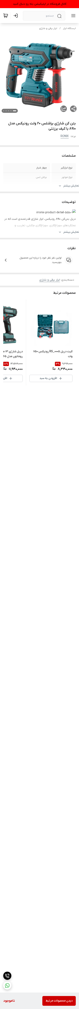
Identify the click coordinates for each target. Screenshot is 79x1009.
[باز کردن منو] (72, 15)
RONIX (65, 136)
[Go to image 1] (14, 110)
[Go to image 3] (8, 110)
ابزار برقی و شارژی (48, 28)
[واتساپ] (7, 985)
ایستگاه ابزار (69, 28)
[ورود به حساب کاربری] (16, 15)
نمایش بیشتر (71, 186)
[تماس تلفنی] (7, 976)
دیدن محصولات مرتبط (59, 1001)
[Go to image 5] (3, 110)
